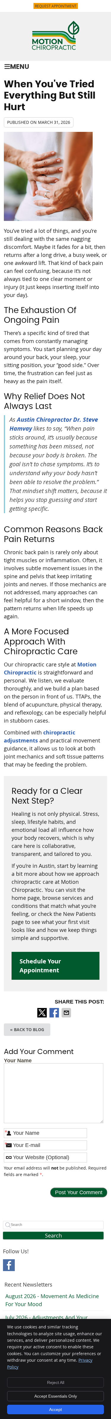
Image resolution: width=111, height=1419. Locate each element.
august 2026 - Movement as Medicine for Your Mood (52, 1300)
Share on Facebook (54, 1012)
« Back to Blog (27, 1029)
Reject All (55, 1382)
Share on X (42, 1012)
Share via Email (67, 1012)
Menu (19, 67)
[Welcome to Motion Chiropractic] (55, 47)
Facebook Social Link (9, 1265)
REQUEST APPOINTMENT (55, 6)
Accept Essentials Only (55, 1396)
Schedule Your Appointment (40, 965)
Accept (55, 1409)
